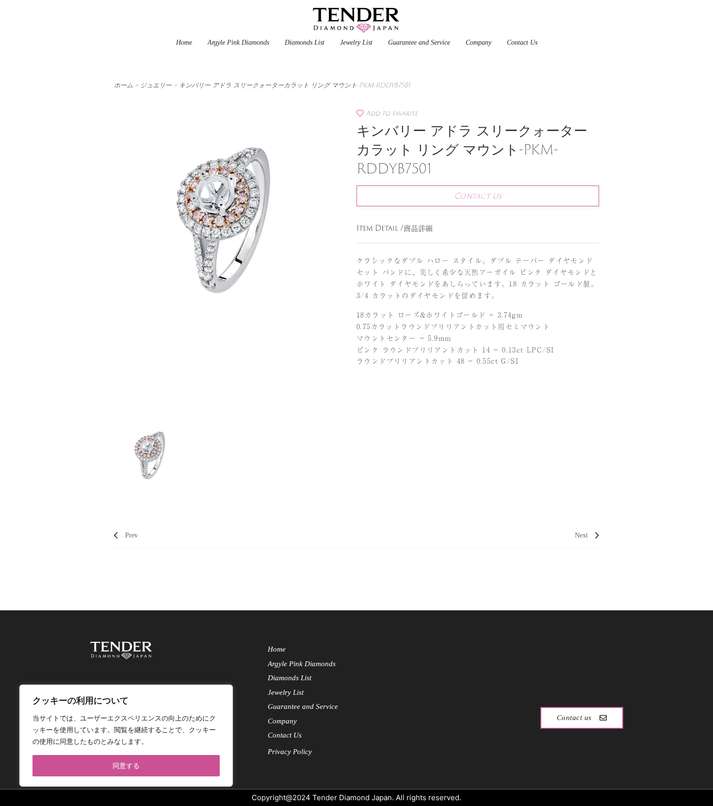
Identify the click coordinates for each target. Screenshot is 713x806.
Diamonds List (304, 42)
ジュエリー (156, 85)
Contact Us (522, 42)
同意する (126, 765)
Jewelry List (356, 42)
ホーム (123, 85)
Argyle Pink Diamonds (238, 42)
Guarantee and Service (419, 42)
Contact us (574, 718)
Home (184, 42)
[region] (126, 736)
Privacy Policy (290, 752)
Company (478, 42)
